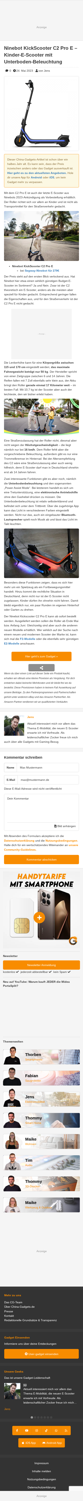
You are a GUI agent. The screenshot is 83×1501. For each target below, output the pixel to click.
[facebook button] (17, 1430)
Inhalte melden (41, 1471)
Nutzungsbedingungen (61, 840)
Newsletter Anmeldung (41, 965)
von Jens (44, 70)
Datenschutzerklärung (19, 840)
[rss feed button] (66, 1430)
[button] (32, 1417)
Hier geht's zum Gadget (40, 656)
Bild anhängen (66, 826)
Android (36, 177)
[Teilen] (41, 667)
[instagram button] (37, 1430)
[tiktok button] (46, 1430)
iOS (51, 177)
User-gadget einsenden (43, 1354)
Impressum (41, 1463)
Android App (54, 1442)
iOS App (30, 1442)
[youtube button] (27, 1430)
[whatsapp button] (56, 1430)
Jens (30, 717)
